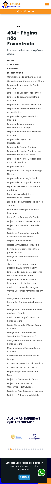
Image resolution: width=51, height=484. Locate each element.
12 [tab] (33, 449)
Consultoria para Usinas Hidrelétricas (25, 363)
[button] (47, 5)
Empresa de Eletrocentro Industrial (24, 104)
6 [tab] (20, 449)
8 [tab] (24, 449)
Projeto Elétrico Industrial (19, 240)
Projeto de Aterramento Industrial (23, 221)
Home (10, 60)
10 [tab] (29, 449)
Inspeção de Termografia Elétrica (23, 217)
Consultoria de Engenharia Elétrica (24, 77)
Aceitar (24, 477)
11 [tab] (31, 449)
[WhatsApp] (33, 11)
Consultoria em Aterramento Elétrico (25, 81)
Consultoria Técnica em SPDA (22, 367)
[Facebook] (18, 11)
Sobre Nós (13, 64)
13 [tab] (35, 449)
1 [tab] (8, 449)
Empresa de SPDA (16, 166)
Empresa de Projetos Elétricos (21, 147)
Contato (12, 68)
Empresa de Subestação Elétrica (23, 178)
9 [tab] (26, 449)
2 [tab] (10, 449)
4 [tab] (15, 449)
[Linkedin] (25, 11)
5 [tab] (17, 449)
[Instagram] (22, 11)
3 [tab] (13, 449)
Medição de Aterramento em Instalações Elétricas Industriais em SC (24, 302)
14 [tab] (38, 449)
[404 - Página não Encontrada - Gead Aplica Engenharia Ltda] (11, 4)
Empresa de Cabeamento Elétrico (24, 92)
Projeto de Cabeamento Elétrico (23, 379)
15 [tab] (40, 449)
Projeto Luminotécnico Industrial (23, 244)
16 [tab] (42, 449)
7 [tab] (22, 449)
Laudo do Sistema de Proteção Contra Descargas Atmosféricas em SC (25, 291)
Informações (15, 72)
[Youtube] (29, 11)
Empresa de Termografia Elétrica (23, 182)
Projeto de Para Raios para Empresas (25, 391)
